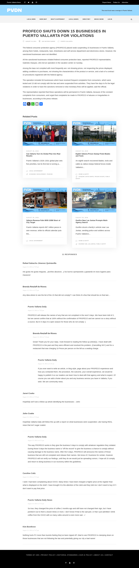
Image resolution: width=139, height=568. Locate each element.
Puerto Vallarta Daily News (40, 500)
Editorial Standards (67, 555)
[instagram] (36, 2)
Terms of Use (33, 555)
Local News (31, 19)
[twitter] (28, 2)
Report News (106, 2)
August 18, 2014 (31, 41)
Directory (86, 19)
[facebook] (24, 2)
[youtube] (32, 2)
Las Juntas (92, 244)
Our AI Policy (85, 555)
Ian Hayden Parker (48, 41)
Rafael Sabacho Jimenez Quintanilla (39, 263)
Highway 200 (83, 244)
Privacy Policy (48, 555)
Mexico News (99, 19)
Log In (110, 19)
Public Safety (101, 244)
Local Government (36, 171)
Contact (109, 555)
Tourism (50, 174)
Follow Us (116, 2)
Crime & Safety (84, 174)
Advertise (125, 2)
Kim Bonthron (29, 527)
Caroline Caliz (29, 473)
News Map (43, 19)
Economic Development (37, 174)
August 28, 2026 (32, 151)
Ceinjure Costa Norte (86, 176)
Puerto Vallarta (67, 41)
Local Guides (74, 19)
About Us (99, 555)
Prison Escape (100, 176)
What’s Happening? (58, 19)
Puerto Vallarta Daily (37, 307)
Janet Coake (28, 393)
